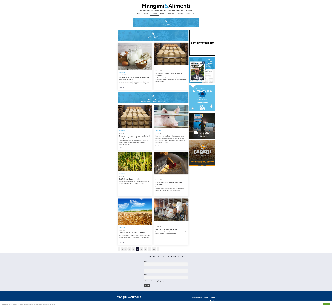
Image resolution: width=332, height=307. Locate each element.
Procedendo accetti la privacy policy (155, 281)
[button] (194, 14)
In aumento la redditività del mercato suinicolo (169, 136)
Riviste (188, 14)
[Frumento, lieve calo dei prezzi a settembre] (135, 211)
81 (145, 249)
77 (129, 249)
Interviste (180, 14)
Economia (154, 14)
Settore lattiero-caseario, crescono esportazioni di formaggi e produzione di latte (134, 137)
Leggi (121, 87)
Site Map (213, 297)
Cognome (146, 268)
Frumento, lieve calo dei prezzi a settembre (132, 233)
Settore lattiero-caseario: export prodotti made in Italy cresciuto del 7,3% (134, 78)
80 (141, 249)
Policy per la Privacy (197, 297)
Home (138, 14)
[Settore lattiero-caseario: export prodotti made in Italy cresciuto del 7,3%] (135, 56)
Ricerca (162, 14)
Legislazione (171, 14)
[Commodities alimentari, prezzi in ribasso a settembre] (171, 54)
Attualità (146, 14)
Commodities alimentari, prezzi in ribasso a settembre (168, 74)
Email (145, 274)
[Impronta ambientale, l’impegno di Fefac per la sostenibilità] (171, 163)
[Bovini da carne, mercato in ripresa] (171, 209)
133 (154, 249)
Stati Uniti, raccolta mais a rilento (129, 179)
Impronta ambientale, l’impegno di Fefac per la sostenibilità (169, 183)
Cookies (206, 297)
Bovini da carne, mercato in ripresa (166, 229)
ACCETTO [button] (326, 304)
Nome (145, 261)
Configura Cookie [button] (317, 304)
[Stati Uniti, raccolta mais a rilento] (135, 161)
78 (133, 249)
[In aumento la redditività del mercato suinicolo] (171, 116)
